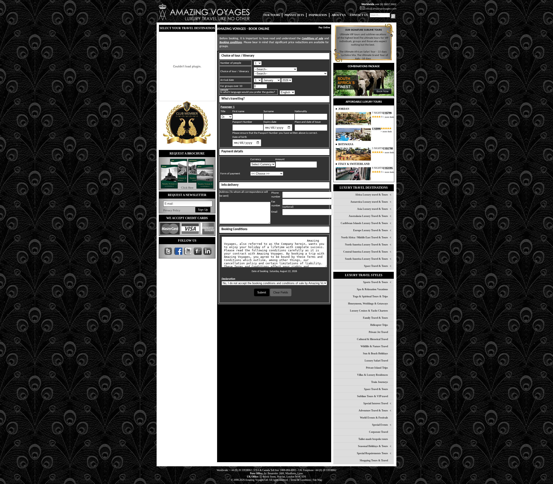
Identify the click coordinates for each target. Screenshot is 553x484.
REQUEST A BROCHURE (187, 153)
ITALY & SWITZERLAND (354, 164)
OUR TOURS (272, 15)
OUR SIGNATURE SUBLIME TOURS (363, 30)
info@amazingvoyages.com (380, 8)
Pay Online (324, 27)
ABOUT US (339, 15)
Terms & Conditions (300, 479)
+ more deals (388, 117)
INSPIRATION (318, 15)
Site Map (317, 479)
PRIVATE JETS (294, 15)
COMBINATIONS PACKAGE (364, 66)
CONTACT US (359, 15)
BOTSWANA (345, 144)
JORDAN (343, 108)
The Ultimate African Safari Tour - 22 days (363, 51)
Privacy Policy (171, 210)
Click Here (187, 187)
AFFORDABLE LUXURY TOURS (364, 101)
